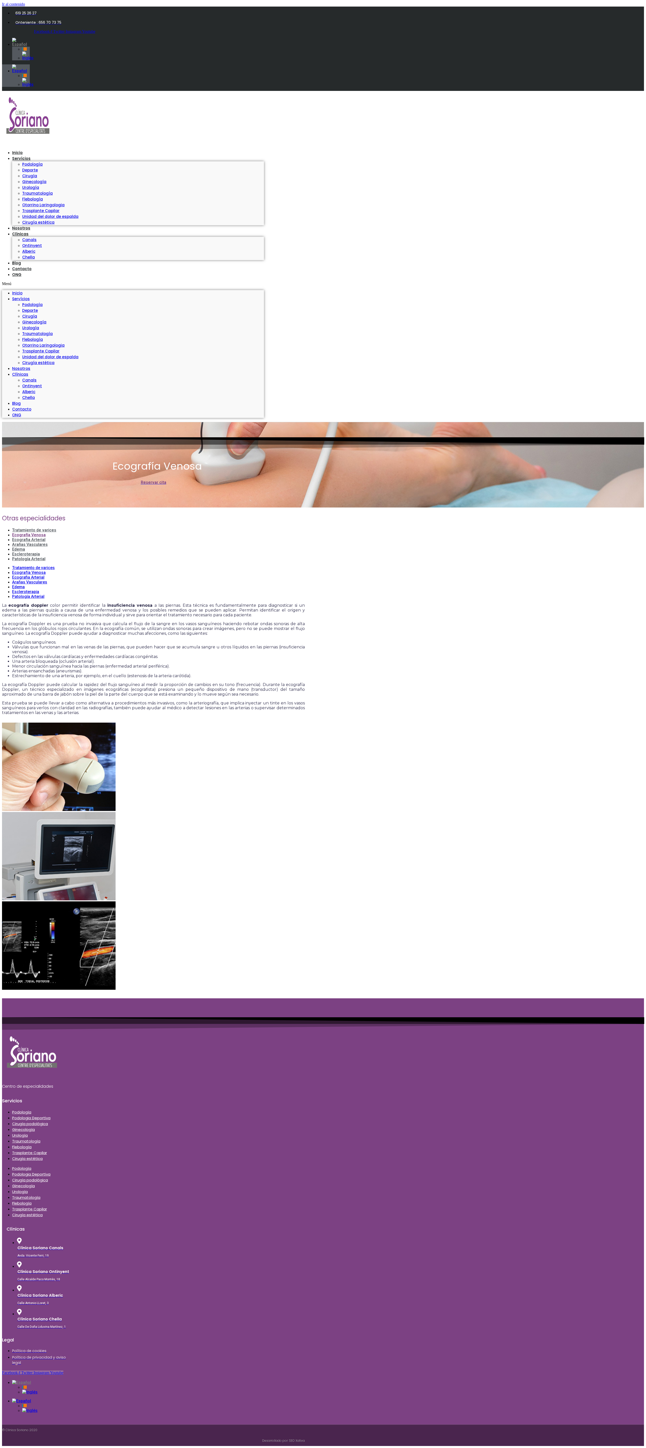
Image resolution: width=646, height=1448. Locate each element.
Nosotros (21, 368)
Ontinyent (32, 245)
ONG (16, 274)
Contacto (22, 268)
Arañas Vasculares (30, 544)
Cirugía (29, 176)
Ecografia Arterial (28, 539)
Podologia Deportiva (31, 1118)
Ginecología (34, 181)
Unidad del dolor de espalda (50, 216)
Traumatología (37, 193)
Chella (28, 397)
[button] (133, 284)
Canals (29, 239)
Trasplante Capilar (41, 210)
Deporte (30, 170)
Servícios (21, 158)
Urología (30, 187)
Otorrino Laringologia (43, 205)
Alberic (28, 251)
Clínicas (20, 234)
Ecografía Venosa (29, 534)
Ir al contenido (13, 4)
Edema (18, 549)
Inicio (17, 293)
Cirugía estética (38, 222)
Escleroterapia (26, 554)
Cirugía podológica (30, 1123)
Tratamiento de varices (34, 530)
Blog (16, 403)
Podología (32, 164)
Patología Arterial (28, 558)
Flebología (32, 199)
